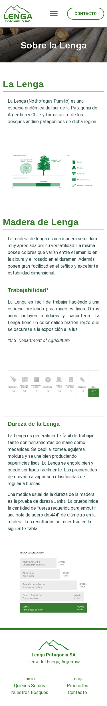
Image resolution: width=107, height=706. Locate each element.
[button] (53, 13)
